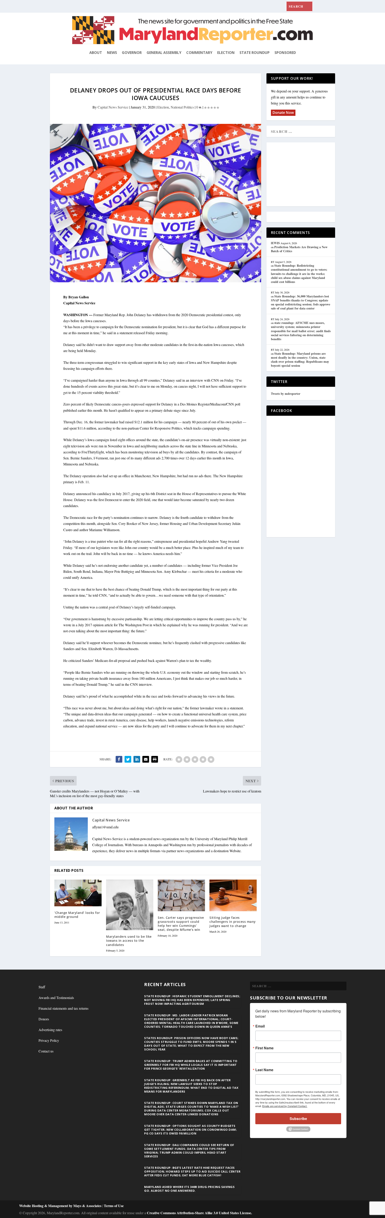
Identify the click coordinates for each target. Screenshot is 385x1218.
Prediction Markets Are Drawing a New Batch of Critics (299, 249)
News (112, 52)
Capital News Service (113, 107)
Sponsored (285, 52)
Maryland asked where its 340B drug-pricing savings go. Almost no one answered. (189, 1189)
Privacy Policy (49, 1040)
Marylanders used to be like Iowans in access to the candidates (129, 940)
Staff (42, 987)
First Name (264, 1048)
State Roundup (255, 52)
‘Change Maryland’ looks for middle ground (77, 915)
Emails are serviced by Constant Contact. (284, 1106)
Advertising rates (50, 1029)
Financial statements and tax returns (63, 1008)
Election (226, 52)
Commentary (199, 52)
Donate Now (283, 112)
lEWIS (275, 243)
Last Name (264, 1070)
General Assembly (164, 52)
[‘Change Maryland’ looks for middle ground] (78, 893)
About (95, 52)
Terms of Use (114, 1205)
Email (260, 1026)
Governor (132, 52)
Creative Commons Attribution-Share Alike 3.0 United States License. (199, 1212)
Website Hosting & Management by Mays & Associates (60, 1205)
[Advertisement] (303, 175)
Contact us (46, 1051)
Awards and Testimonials (56, 997)
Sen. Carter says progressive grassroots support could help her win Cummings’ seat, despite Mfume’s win (181, 923)
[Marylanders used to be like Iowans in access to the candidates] (129, 905)
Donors (44, 1019)
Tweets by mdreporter (285, 393)
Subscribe (298, 1118)
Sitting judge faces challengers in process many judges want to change (232, 921)
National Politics (182, 107)
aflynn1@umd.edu (105, 827)
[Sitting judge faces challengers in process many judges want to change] (233, 895)
